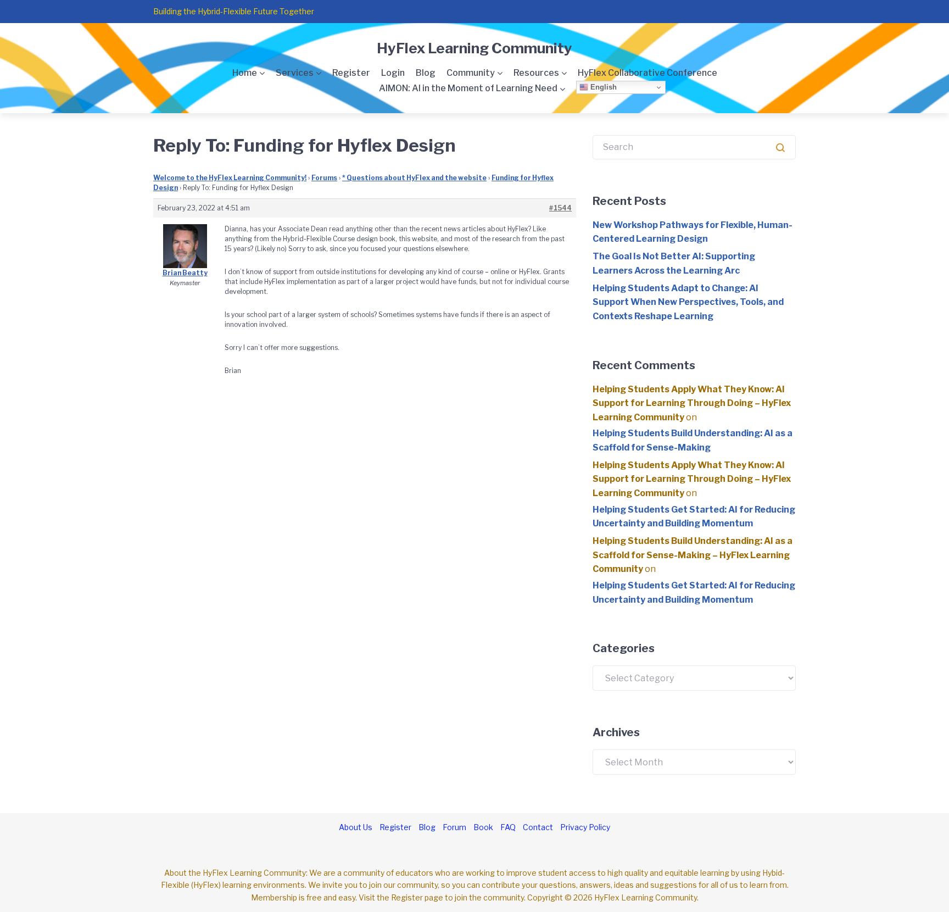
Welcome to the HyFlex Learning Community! (229, 178)
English (602, 87)
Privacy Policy (585, 827)
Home (244, 73)
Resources (536, 73)
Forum (454, 827)
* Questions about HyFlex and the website (414, 178)
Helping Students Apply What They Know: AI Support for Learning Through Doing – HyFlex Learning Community (692, 403)
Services (295, 73)
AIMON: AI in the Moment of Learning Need (468, 88)
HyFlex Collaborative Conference (647, 73)
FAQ (508, 827)
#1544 (560, 208)
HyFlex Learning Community (474, 48)
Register (351, 73)
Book (483, 827)
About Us (355, 827)
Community (470, 73)
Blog (426, 73)
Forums (324, 178)
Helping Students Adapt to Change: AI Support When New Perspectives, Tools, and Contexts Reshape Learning (688, 302)
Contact (538, 827)
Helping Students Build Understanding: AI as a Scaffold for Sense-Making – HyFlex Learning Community (692, 555)
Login (393, 73)
